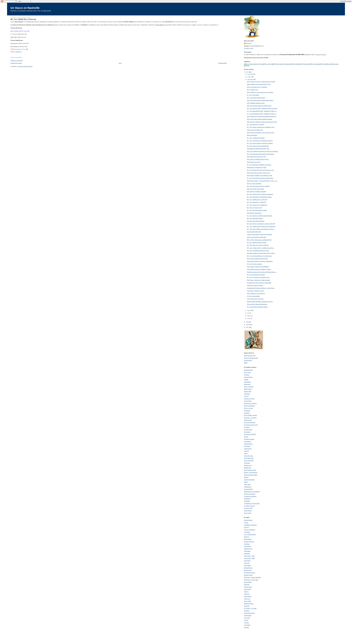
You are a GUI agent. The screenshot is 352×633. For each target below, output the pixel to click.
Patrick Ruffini (248, 582)
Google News (247, 546)
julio (248, 313)
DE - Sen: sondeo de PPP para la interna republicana (261, 226)
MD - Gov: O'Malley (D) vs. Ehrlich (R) (257, 199)
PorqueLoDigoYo (248, 489)
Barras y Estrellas (249, 386)
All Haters (246, 374)
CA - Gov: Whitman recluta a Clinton (256, 242)
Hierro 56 (246, 451)
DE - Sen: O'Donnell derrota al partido (257, 210)
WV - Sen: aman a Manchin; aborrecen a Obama (260, 143)
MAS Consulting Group (250, 470)
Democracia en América (250, 403)
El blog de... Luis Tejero (250, 417)
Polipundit (246, 584)
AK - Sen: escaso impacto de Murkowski (258, 146)
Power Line (247, 599)
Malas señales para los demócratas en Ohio (258, 84)
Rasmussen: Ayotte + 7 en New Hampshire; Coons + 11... (262, 181)
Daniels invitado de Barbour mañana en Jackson (260, 301)
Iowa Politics (247, 560)
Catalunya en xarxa (249, 398)
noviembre (250, 74)
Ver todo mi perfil (248, 48)
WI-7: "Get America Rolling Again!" (256, 97)
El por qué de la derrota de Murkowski (257, 304)
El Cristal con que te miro (250, 425)
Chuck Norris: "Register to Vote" (255, 291)
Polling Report (247, 596)
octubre (249, 77)
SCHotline (246, 610)
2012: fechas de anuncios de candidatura (258, 266)
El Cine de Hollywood (249, 422)
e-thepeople (247, 410)
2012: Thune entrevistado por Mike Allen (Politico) (260, 100)
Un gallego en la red (249, 506)
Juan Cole (246, 563)
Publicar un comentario (17, 60)
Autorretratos (247, 382)
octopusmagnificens (249, 479)
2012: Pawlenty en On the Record (256, 293)
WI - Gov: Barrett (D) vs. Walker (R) (256, 202)
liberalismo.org (248, 465)
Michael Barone (248, 568)
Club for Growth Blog (249, 529)
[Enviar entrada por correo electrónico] (26, 49)
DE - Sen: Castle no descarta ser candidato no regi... (261, 127)
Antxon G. (249, 43)
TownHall (246, 627)
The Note (246, 622)
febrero (249, 316)
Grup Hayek (247, 446)
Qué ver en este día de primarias (255, 221)
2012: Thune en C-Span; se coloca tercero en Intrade (261, 81)
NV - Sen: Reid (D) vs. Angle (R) (255, 124)
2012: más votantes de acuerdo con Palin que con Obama (262, 151)
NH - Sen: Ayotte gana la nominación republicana (260, 194)
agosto (249, 310)
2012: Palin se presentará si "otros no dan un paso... (261, 132)
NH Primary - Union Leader (251, 579)
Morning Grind (247, 570)
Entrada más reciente (16, 63)
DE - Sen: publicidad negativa (255, 218)
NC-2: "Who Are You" (252, 89)
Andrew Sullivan (248, 520)
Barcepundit (247, 384)
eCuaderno (247, 413)
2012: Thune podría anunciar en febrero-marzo (259, 105)
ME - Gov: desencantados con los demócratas (259, 256)
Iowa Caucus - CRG (249, 556)
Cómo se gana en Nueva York (255, 130)
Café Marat (247, 394)
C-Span (246, 522)
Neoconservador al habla (250, 475)
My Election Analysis (249, 572)
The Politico (247, 625)
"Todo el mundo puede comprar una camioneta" (259, 234)
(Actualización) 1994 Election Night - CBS (258, 148)
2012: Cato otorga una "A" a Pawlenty (257, 87)
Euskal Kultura (248, 360)
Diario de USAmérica (249, 405)
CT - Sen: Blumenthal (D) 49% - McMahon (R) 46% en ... (262, 111)
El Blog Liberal (248, 420)
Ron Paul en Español (249, 494)
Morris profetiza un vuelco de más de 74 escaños (260, 92)
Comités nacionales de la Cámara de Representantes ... (262, 272)
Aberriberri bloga (248, 370)
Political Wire (247, 589)
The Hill (246, 620)
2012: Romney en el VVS (253, 162)
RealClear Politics (248, 603)
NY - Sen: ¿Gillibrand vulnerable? (256, 138)
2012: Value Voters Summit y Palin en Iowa (258, 173)
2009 (247, 322)
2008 (247, 324)
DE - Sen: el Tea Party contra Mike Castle (258, 277)
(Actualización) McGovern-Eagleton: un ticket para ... (261, 288)
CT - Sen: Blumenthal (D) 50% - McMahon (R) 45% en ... (262, 113)
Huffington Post (248, 548)
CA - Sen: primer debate (253, 296)
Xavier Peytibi (247, 510)
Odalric (246, 482)
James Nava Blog (248, 458)
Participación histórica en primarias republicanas (260, 261)
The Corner (247, 618)
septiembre (250, 79)
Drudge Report (248, 539)
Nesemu (246, 477)
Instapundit (247, 553)
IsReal (245, 453)
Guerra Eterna (247, 448)
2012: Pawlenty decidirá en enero (256, 103)
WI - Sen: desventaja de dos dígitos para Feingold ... (261, 154)
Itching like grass (248, 456)
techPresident (247, 615)
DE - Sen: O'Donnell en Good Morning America (259, 197)
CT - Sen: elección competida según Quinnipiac (259, 215)
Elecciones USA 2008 (250, 434)
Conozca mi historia (320, 54)
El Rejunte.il (247, 432)
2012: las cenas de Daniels (254, 183)
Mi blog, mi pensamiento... (251, 472)
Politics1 (246, 591)
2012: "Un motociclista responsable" (256, 237)
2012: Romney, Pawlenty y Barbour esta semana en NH (262, 122)
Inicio (120, 63)
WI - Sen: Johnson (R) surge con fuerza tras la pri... (260, 170)
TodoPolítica (247, 498)
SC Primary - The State (250, 608)
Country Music (248, 401)
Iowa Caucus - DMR (249, 558)
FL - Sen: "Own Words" (253, 95)
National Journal (248, 575)
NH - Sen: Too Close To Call (254, 207)
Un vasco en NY (248, 508)
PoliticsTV (247, 594)
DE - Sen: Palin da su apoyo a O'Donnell (257, 245)
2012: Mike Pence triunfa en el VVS (256, 156)
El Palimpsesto (248, 429)
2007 (247, 327)
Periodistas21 (247, 487)
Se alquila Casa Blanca (250, 496)
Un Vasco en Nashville (25, 7)
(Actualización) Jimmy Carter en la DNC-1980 (259, 282)
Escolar (246, 436)
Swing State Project (249, 613)
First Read (247, 544)
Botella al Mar (247, 391)
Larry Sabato (247, 565)
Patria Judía (247, 484)
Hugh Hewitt (247, 551)
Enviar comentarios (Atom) (25, 66)
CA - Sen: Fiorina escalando (254, 264)
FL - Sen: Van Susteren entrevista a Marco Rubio (260, 178)
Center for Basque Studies (251, 358)
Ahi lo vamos (247, 372)
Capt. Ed (246, 527)
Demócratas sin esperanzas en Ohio (256, 167)
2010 (247, 72)
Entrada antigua (222, 63)
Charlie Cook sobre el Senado (255, 285)
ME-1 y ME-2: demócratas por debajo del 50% (259, 240)
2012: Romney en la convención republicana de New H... (262, 116)
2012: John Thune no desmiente (255, 189)
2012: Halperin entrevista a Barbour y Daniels (259, 269)
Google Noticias (248, 444)
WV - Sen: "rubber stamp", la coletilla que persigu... (260, 248)
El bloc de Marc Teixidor (250, 415)
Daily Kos (246, 537)
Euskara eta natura (249, 439)
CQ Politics (247, 532)
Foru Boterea (247, 441)
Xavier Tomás (247, 513)
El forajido (246, 427)
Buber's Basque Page (249, 355)
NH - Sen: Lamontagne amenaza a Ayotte (258, 250)
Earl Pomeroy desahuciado (254, 213)
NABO (245, 362)
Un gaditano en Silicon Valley (252, 503)
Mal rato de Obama (252, 135)
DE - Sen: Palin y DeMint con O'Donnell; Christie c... (261, 229)
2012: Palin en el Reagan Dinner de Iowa (257, 159)
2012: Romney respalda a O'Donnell (256, 191)
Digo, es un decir (248, 408)
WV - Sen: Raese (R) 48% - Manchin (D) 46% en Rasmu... (262, 108)
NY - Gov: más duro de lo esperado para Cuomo (260, 140)
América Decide (248, 377)
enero (249, 318)
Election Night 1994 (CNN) (254, 231)
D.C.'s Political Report (250, 534)
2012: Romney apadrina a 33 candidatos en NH (259, 175)
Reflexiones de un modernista (252, 491)
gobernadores (18, 51)
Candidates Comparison (250, 525)
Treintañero (247, 501)
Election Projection (249, 541)
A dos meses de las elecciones (255, 298)
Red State (246, 606)
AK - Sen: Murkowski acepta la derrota (257, 307)
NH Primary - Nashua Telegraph (252, 577)
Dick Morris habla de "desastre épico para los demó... (261, 253)
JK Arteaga (247, 463)
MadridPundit (247, 467)
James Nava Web (248, 460)
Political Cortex (248, 587)
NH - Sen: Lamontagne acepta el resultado (258, 186)
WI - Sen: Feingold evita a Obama (256, 274)
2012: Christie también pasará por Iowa (257, 258)
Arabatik (246, 379)
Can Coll (246, 396)
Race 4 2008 (247, 601)
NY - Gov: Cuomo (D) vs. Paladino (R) (257, 205)
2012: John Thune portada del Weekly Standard (259, 119)
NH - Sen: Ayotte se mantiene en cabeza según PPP (261, 223)
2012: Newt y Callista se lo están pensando (258, 280)
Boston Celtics (248, 389)
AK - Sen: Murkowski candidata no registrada (259, 164)
